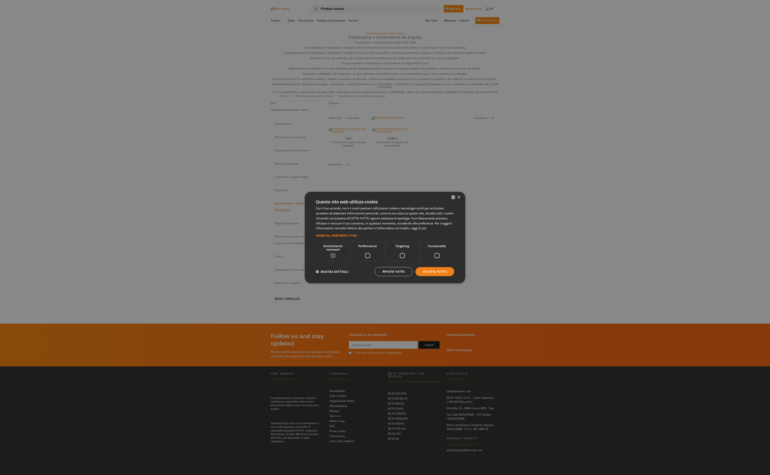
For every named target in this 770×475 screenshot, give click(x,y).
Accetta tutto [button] (435, 271)
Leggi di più (418, 228)
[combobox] (453, 197)
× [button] (458, 197)
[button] (385, 235)
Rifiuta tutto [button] (394, 271)
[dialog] (385, 237)
